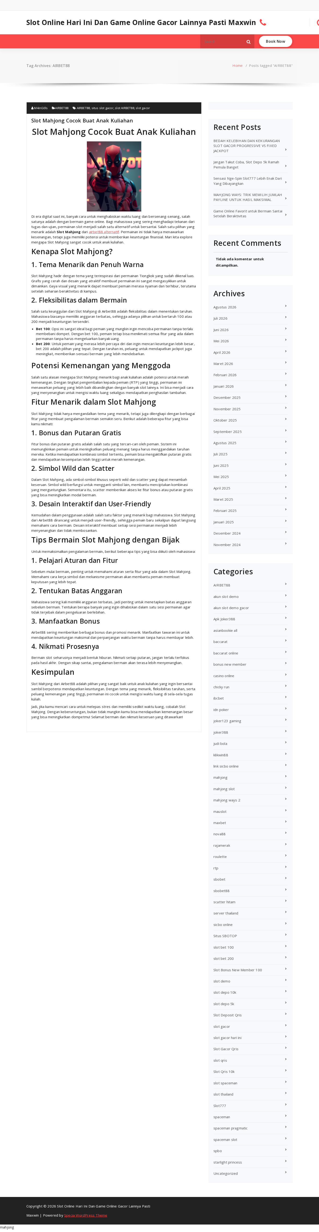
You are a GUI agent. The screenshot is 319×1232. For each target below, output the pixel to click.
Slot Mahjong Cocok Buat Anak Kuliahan (82, 120)
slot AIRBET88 (124, 108)
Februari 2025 (225, 510)
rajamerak (221, 845)
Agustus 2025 (224, 442)
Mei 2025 (221, 476)
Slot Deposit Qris (227, 1015)
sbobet (219, 879)
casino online (223, 675)
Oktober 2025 (225, 420)
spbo (217, 1150)
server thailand (225, 913)
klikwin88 (220, 755)
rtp (216, 868)
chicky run (221, 687)
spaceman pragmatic (230, 1128)
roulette (220, 856)
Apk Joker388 (224, 619)
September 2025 (227, 431)
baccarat (220, 641)
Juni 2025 (221, 465)
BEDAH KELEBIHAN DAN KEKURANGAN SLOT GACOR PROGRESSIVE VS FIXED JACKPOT (246, 145)
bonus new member (229, 664)
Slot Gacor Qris (225, 1048)
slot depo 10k (224, 992)
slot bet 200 (223, 958)
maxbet (219, 822)
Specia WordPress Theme (85, 1215)
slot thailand (223, 1094)
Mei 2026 (221, 341)
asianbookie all (225, 630)
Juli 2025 (220, 454)
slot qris (220, 1060)
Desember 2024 (227, 533)
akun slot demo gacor (231, 607)
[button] (248, 41)
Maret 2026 (223, 363)
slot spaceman (225, 1083)
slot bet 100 (223, 947)
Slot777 (219, 1105)
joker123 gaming (227, 720)
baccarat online (225, 653)
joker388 (220, 732)
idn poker (221, 709)
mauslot (220, 811)
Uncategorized (225, 1173)
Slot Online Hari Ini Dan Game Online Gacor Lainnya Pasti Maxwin (141, 22)
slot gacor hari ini (227, 1037)
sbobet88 (221, 890)
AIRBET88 (61, 108)
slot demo (221, 981)
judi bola (220, 743)
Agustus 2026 (224, 307)
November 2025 (227, 409)
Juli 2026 (220, 318)
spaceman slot (225, 1139)
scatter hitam (224, 902)
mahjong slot (224, 788)
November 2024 (227, 544)
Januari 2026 (223, 386)
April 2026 (221, 352)
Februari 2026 (225, 374)
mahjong (220, 777)
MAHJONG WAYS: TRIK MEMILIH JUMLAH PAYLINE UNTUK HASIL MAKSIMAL (247, 197)
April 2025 (221, 488)
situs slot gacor (102, 108)
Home (237, 65)
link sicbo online (226, 766)
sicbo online (223, 924)
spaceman (221, 1116)
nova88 (219, 834)
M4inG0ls (40, 108)
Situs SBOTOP (225, 935)
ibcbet (218, 698)
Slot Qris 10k (224, 1071)
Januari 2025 (223, 522)
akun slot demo (226, 596)
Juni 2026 (221, 329)
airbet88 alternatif (104, 231)
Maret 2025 (223, 499)
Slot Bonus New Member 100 (237, 970)
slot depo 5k (223, 1003)
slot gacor (143, 108)
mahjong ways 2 (226, 800)
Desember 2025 (227, 397)
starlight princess (227, 1162)
